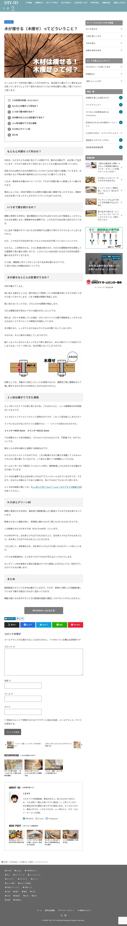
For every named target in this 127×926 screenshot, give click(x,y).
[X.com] (4, 8)
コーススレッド (35, 875)
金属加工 (18, 900)
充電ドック (28, 887)
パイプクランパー (93, 104)
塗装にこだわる (119, 2)
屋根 (25, 891)
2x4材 (21, 618)
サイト (7, 706)
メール (8, 693)
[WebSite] (28, 818)
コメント (9, 646)
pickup (18, 870)
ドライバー (11, 879)
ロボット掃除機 (25, 883)
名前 (7, 680)
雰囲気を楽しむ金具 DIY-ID (97, 97)
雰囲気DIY (39, 2)
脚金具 (17, 896)
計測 (26, 896)
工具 (33, 891)
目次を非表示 (33, 100)
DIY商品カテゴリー (85, 910)
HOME (5, 862)
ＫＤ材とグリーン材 (19, 128)
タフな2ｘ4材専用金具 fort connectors (97, 114)
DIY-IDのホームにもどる (44, 610)
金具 (35, 896)
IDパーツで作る (52, 2)
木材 (8, 896)
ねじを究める (66, 2)
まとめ (13, 134)
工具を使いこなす (81, 2)
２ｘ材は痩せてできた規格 (22, 123)
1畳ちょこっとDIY (93, 81)
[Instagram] (8, 8)
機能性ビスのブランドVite (97, 140)
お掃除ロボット (32, 870)
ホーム (39, 910)
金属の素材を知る (93, 50)
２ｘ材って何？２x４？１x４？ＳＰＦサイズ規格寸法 (56, 487)
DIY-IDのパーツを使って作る (98, 66)
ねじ (8, 875)
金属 (8, 900)
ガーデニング (20, 875)
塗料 (16, 891)
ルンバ (35, 879)
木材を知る (95, 2)
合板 (8, 891)
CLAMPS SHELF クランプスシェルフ (102, 133)
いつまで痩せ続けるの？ (21, 111)
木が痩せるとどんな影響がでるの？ (27, 117)
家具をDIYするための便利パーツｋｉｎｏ (101, 124)
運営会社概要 (50, 910)
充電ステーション (13, 887)
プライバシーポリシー (66, 910)
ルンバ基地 (11, 883)
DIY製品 (29, 2)
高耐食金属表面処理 (94, 147)
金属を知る (106, 2)
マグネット (24, 879)
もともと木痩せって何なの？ (23, 105)
